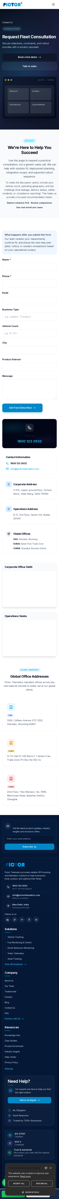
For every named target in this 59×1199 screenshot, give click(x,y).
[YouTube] (22, 920)
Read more (25, 1176)
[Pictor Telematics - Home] (12, 4)
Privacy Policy (11, 1062)
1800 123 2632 (29, 441)
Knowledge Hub (12, 1035)
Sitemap (9, 1068)
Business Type (10, 309)
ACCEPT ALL (19, 1183)
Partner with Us (12, 1018)
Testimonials (10, 991)
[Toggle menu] (53, 4)
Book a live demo (27, 57)
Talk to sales (29, 66)
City (4, 342)
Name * (6, 259)
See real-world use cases (29, 207)
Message (7, 376)
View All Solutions (14, 964)
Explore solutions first (18, 203)
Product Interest (11, 359)
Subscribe (28, 846)
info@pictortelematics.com (24, 468)
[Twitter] (15, 920)
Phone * (6, 276)
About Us (9, 980)
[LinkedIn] (7, 920)
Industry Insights (12, 1051)
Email (5, 292)
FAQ (7, 1013)
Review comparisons (41, 203)
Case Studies (11, 1040)
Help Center (10, 1057)
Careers (8, 997)
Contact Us (10, 1008)
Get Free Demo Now (20, 407)
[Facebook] (29, 920)
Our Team (9, 986)
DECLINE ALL (42, 1183)
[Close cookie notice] (51, 1168)
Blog (7, 1002)
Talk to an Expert (27, 1100)
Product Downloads (14, 1046)
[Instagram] (36, 920)
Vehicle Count (10, 326)
